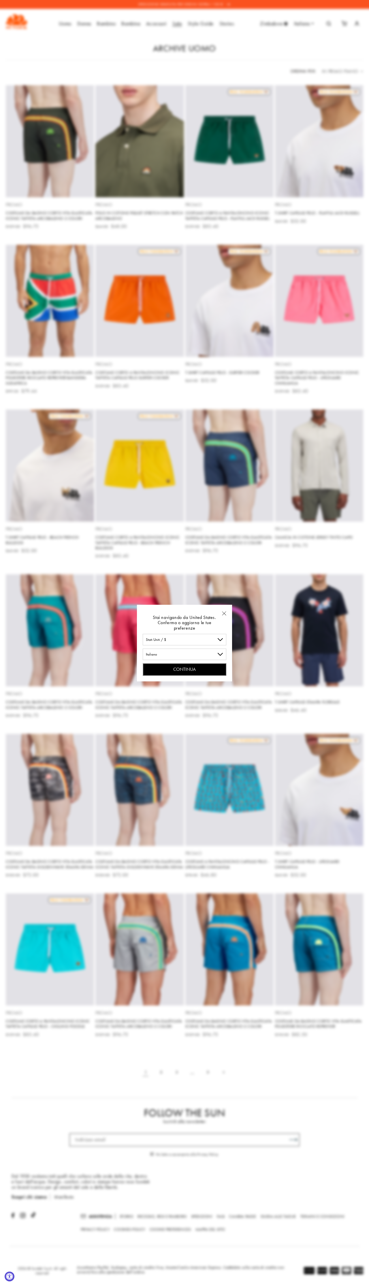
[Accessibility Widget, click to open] (9, 1276)
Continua (184, 669)
